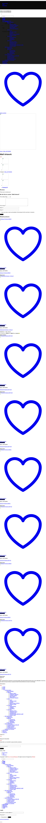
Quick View (2, 268)
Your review (3, 205)
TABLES (9, 23)
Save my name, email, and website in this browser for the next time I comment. (17, 212)
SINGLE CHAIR (13, 32)
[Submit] (2, 760)
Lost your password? (4, 819)
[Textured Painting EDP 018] (6, 335)
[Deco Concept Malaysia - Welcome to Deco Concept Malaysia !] (5, 11)
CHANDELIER (13, 43)
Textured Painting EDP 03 (5, 674)
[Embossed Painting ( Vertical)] (7, 276)
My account (5, 3)
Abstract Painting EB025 (5, 617)
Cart (3, 4)
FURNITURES (8, 21)
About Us (4, 62)
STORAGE (9, 36)
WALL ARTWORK (11, 53)
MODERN (12, 52)
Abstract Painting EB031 (5, 503)
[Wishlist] (0, 220)
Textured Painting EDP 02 (5, 560)
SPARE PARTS (10, 58)
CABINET (12, 38)
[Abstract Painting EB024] (5, 219)
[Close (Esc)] (0, 821)
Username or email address (6, 812)
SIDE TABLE (12, 27)
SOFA (8, 29)
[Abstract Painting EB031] (5, 449)
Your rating (2, 196)
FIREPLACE (10, 48)
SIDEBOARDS (13, 37)
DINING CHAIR (13, 35)
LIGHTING (9, 40)
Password (2, 814)
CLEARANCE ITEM (11, 59)
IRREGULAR (12, 51)
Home (1, 151)
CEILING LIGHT (13, 41)
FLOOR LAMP (13, 46)
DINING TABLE (13, 24)
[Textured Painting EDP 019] (6, 392)
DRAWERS (12, 39)
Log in (9, 817)
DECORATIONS (8, 47)
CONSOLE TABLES (14, 25)
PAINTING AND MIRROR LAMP (16, 45)
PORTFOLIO (5, 61)
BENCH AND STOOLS (14, 34)
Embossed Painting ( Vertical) (6, 329)
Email (1, 209)
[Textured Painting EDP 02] (6, 506)
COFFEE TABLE (13, 26)
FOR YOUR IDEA (8, 54)
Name (1, 207)
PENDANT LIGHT (13, 42)
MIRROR (9, 49)
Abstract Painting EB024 (5, 272)
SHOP (3, 20)
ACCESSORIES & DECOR (13, 55)
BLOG (3, 19)
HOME (3, 17)
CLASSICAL (12, 50)
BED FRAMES (10, 22)
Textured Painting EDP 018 (6, 389)
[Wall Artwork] (5, 163)
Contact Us (4, 63)
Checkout (4, 5)
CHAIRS (11, 33)
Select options (3, 334)
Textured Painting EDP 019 (6, 446)
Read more (2, 274)
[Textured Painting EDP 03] (6, 620)
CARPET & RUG (10, 56)
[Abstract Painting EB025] (5, 563)
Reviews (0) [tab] (5, 187)
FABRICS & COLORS (9, 60)
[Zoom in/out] (1, 821)
